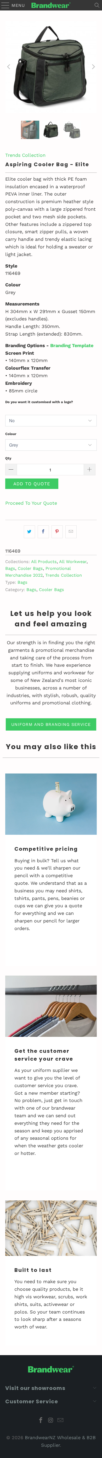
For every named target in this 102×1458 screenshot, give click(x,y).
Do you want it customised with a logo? (39, 402)
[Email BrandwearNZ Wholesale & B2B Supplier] (61, 1421)
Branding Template (71, 345)
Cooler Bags (30, 568)
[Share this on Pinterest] (57, 531)
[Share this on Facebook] (43, 531)
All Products (44, 561)
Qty (8, 458)
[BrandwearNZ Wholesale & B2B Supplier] (51, 5)
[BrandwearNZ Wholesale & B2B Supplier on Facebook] (41, 1421)
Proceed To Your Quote (31, 503)
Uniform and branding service (51, 724)
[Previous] (9, 67)
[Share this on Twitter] (29, 531)
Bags (10, 568)
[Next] (93, 67)
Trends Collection (25, 155)
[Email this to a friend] (71, 531)
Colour (10, 434)
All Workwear (73, 561)
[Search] (97, 5)
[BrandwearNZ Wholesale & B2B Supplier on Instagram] (51, 1421)
